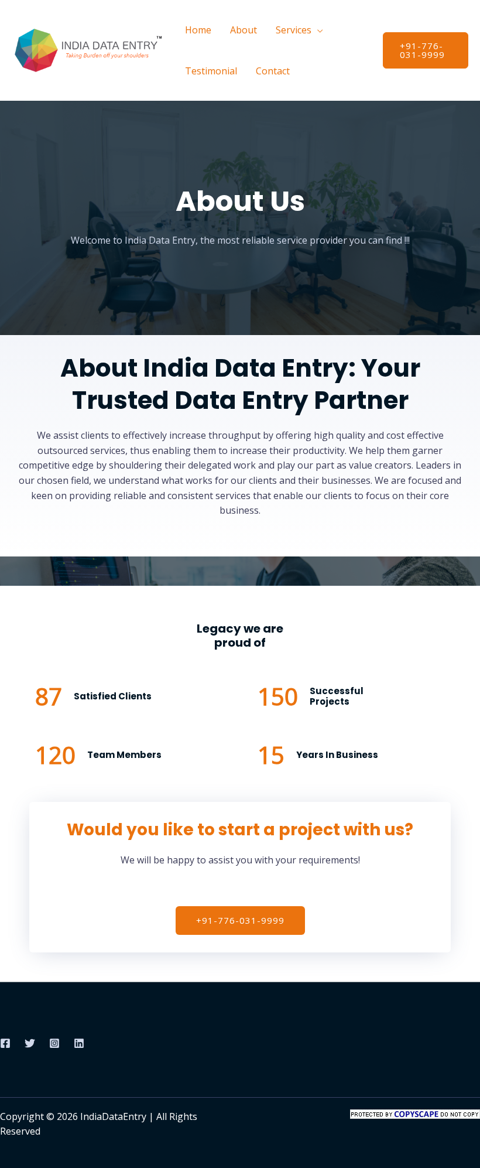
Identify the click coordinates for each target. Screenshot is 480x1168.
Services (293, 29)
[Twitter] (30, 1043)
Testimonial (211, 70)
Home (198, 29)
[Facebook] (5, 1043)
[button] (425, 50)
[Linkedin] (79, 1043)
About (243, 29)
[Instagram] (54, 1043)
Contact (273, 70)
